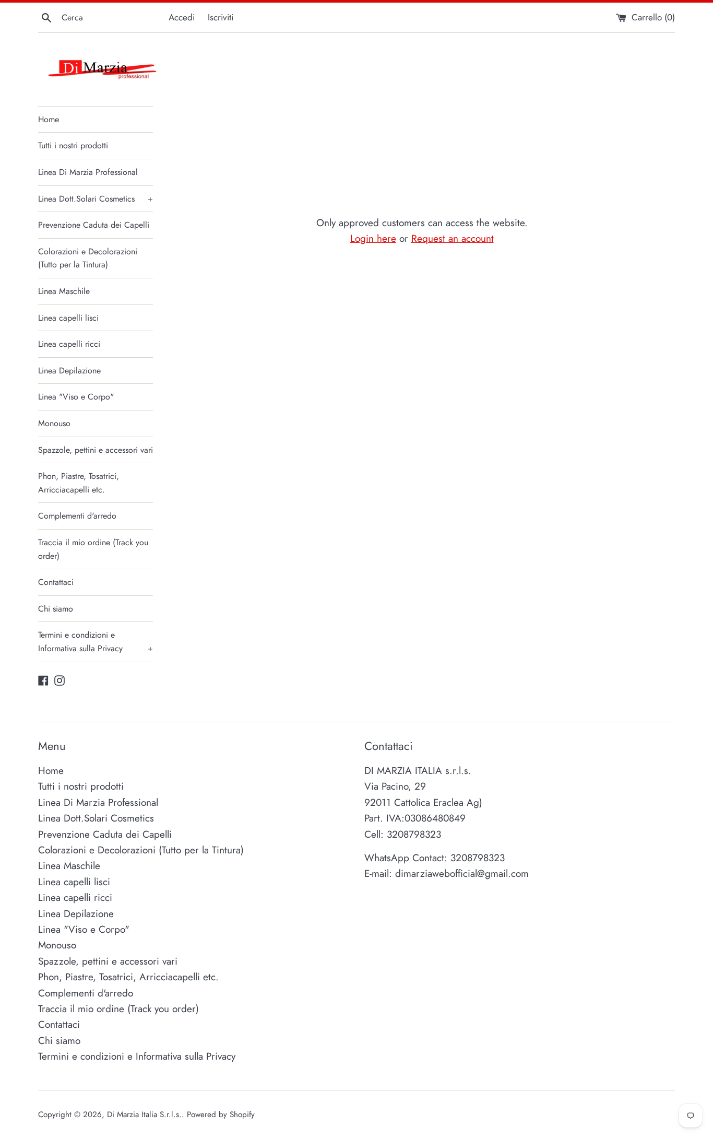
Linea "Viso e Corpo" (76, 397)
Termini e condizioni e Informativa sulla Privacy (95, 641)
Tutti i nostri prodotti (73, 145)
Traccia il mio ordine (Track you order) (93, 549)
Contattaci (56, 582)
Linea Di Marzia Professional (88, 172)
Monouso (54, 423)
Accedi (182, 17)
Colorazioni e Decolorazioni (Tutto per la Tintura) (87, 258)
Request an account (452, 238)
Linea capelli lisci (68, 318)
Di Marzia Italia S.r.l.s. (144, 1114)
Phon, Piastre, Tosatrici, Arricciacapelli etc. (78, 483)
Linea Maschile (64, 291)
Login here (373, 238)
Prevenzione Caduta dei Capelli (93, 225)
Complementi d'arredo (77, 516)
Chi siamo (55, 609)
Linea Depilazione (69, 371)
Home (48, 119)
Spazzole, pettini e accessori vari (95, 450)
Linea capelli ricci (69, 344)
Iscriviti (220, 17)
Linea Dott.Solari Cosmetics (95, 199)
